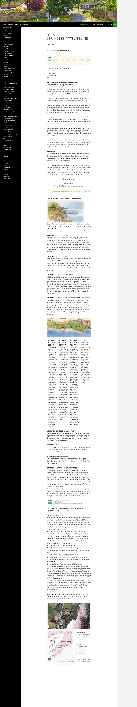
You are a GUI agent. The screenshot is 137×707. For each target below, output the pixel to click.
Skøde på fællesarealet (9, 120)
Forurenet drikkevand (9, 33)
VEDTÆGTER (7, 127)
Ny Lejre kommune (8, 44)
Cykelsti (6, 60)
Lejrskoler (6, 64)
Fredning (6, 156)
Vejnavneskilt (7, 46)
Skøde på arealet (8, 136)
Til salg (5, 145)
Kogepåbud (6, 81)
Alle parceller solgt (8, 118)
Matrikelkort (7, 123)
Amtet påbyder (7, 70)
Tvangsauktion (7, 149)
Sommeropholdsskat (9, 89)
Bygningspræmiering (9, 51)
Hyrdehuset (100, 24)
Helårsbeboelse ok (8, 114)
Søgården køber (7, 147)
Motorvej (6, 96)
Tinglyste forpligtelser (9, 131)
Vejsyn (5, 57)
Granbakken (83, 24)
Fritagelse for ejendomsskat (10, 105)
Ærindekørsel (7, 62)
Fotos (92, 24)
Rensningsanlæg (8, 53)
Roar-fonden (7, 172)
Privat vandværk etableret (10, 111)
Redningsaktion (7, 37)
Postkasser (6, 79)
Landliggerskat (7, 107)
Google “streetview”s (9, 140)
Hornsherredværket (9, 91)
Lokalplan (6, 76)
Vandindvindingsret (8, 129)
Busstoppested (7, 39)
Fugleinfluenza (7, 48)
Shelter (5, 165)
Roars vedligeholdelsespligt (10, 134)
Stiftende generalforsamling (10, 116)
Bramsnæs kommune (9, 100)
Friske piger (6, 176)
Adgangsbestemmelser (9, 87)
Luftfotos (6, 169)
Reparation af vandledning (10, 98)
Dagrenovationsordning (9, 102)
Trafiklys (6, 35)
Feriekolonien (7, 178)
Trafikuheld (6, 42)
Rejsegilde (6, 180)
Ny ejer (5, 160)
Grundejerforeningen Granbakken (15, 24)
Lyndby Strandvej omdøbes (10, 94)
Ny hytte (6, 174)
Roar (109, 24)
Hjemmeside (7, 154)
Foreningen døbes (8, 109)
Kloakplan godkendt (9, 125)
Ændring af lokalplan (9, 55)
